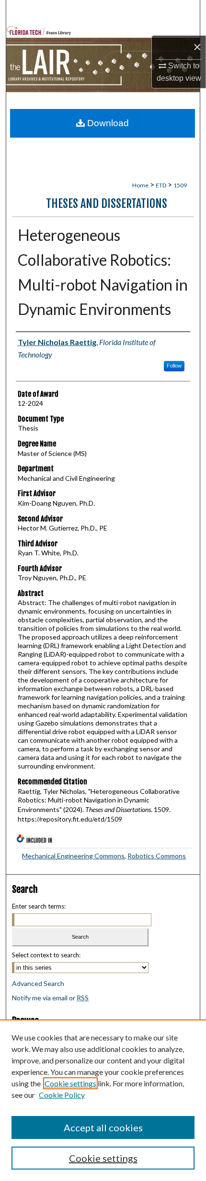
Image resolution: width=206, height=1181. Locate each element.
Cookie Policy (62, 1094)
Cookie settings (70, 1083)
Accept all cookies (103, 1127)
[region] (103, 1100)
